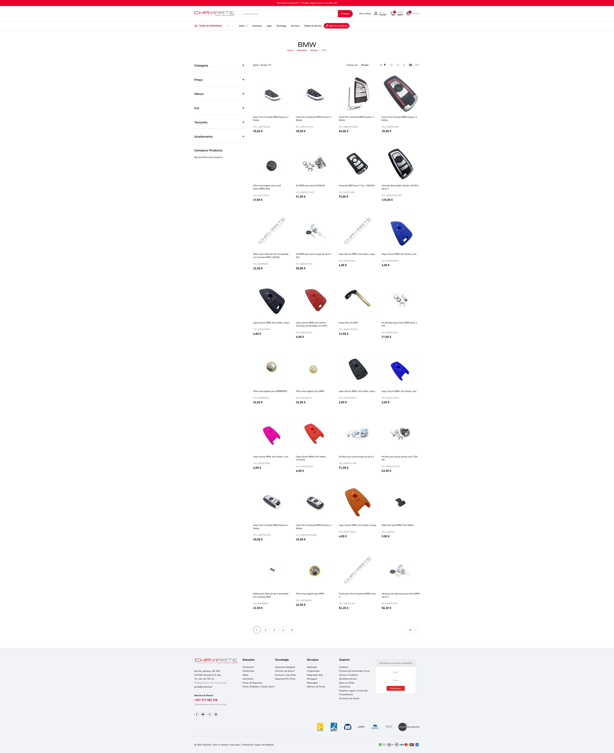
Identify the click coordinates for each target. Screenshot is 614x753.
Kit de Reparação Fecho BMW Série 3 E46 (399, 324)
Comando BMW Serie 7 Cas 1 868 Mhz (357, 185)
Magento (270, 744)
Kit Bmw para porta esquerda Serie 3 (356, 456)
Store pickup (365, 13)
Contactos (257, 25)
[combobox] (297, 13)
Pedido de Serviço (312, 25)
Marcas (314, 50)
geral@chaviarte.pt (203, 686)
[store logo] (214, 13)
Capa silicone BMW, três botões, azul (399, 254)
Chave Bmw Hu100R (348, 322)
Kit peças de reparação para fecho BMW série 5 (401, 595)
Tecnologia (281, 25)
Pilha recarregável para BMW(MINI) (270, 391)
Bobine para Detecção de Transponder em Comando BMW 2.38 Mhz (271, 255)
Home (290, 50)
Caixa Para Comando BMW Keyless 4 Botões (313, 118)
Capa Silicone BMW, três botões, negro (357, 254)
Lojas (269, 25)
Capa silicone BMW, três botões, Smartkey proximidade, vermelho (311, 324)
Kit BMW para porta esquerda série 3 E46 (313, 255)
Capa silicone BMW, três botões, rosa (270, 456)
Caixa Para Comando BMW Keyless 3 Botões (270, 118)
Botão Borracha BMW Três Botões (398, 525)
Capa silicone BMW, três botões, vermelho (311, 458)
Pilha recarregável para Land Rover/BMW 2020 (267, 187)
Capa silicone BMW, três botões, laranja (357, 525)
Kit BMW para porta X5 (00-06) (310, 185)
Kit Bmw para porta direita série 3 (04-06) (400, 458)
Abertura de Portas (338, 25)
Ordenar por (352, 65)
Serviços (295, 25)
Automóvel (302, 50)
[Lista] (391, 65)
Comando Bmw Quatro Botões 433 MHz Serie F (400, 187)
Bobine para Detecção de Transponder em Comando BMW (271, 595)
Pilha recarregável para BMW (310, 391)
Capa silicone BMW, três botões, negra (271, 322)
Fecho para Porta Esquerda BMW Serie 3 (357, 595)
